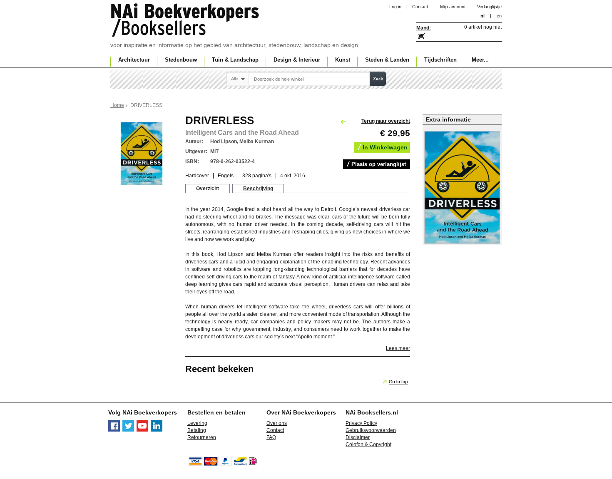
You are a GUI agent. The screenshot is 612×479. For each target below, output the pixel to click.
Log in (395, 6)
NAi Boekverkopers (185, 21)
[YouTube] (142, 430)
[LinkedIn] (156, 430)
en (499, 15)
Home (117, 105)
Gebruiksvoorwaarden (371, 430)
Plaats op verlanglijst (378, 164)
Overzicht (207, 188)
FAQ (271, 437)
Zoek (378, 78)
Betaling (196, 430)
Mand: (423, 28)
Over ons (276, 423)
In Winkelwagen (385, 147)
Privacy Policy (361, 423)
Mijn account (452, 6)
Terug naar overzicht (385, 121)
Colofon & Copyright (368, 444)
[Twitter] (128, 430)
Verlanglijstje (489, 6)
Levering (197, 423)
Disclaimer (358, 437)
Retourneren (201, 437)
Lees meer (398, 348)
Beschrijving (258, 188)
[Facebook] (114, 430)
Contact (420, 6)
